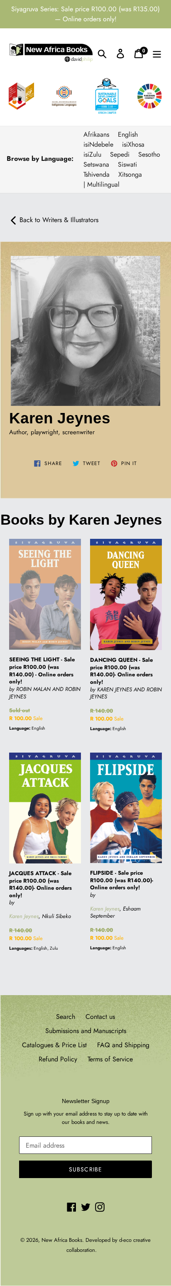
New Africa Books (62, 1240)
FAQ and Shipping (123, 1045)
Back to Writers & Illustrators (59, 220)
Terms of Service (110, 1059)
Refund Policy (58, 1059)
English (128, 134)
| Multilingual (101, 184)
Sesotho (149, 154)
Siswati (127, 164)
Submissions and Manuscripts (85, 1031)
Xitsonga (130, 174)
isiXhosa (133, 144)
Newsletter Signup (86, 1101)
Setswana (96, 164)
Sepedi (119, 154)
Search (65, 1016)
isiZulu (92, 154)
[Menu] (157, 53)
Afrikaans (96, 134)
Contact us (100, 1016)
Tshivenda (96, 174)
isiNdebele (98, 144)
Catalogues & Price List (54, 1045)
